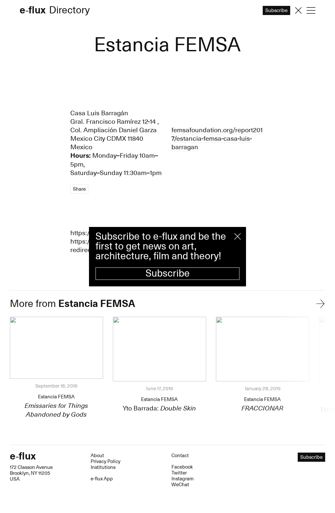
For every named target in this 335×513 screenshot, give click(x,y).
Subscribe (168, 273)
